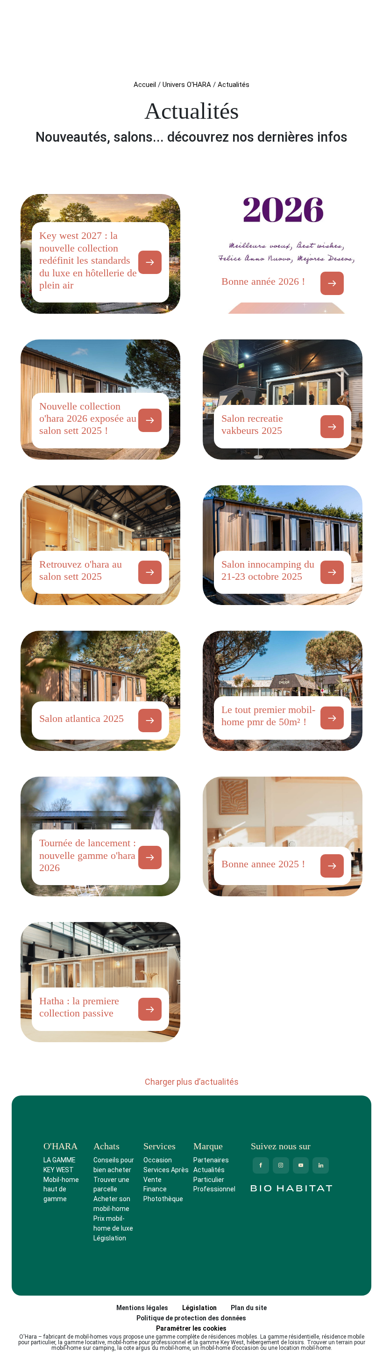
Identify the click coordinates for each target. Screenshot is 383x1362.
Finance (155, 1189)
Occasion (157, 1160)
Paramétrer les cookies (191, 1328)
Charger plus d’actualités (192, 1082)
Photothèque (163, 1199)
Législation (109, 1238)
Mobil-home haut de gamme (61, 1189)
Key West (58, 1170)
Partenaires (211, 1160)
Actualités (209, 1170)
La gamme (59, 1160)
